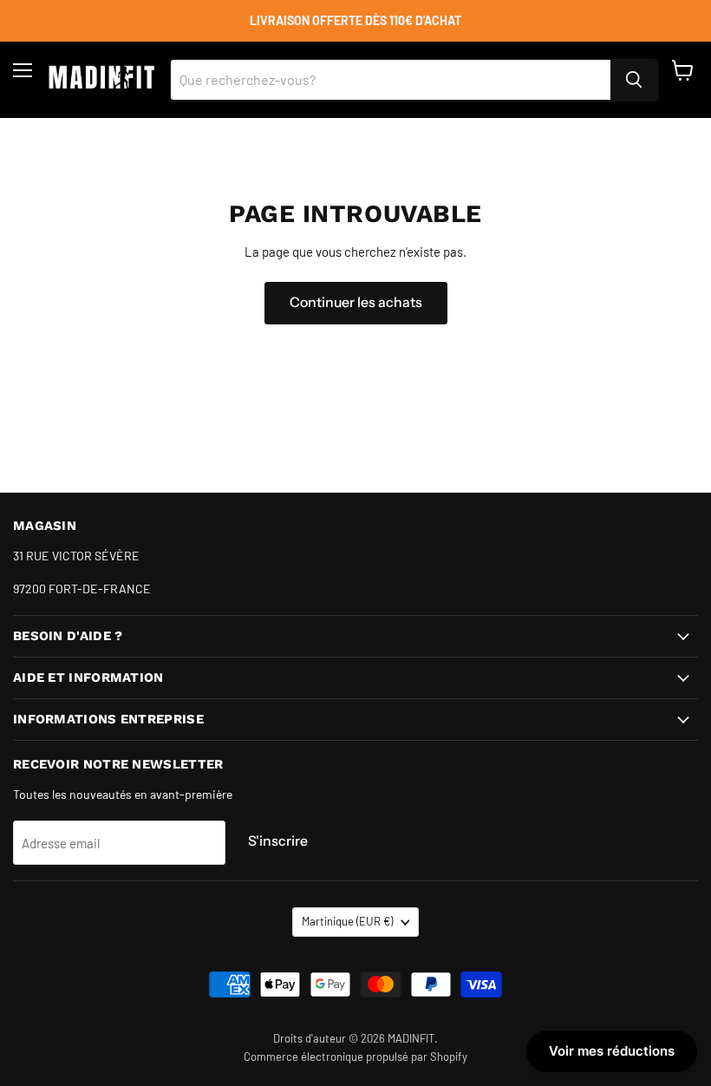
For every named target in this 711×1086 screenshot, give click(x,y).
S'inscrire (278, 841)
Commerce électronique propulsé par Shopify (355, 1056)
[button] (611, 1051)
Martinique (347, 921)
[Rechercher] (633, 80)
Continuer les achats (356, 302)
